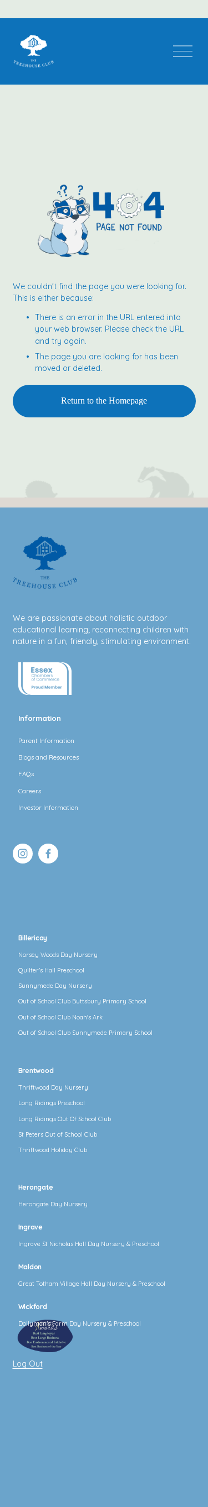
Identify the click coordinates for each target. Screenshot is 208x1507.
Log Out (28, 1364)
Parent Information (46, 741)
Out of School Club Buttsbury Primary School (82, 1001)
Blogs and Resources (48, 757)
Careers (29, 791)
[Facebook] (48, 854)
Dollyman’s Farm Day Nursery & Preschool (79, 1323)
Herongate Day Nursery (53, 1204)
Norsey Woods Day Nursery (58, 955)
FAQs (26, 774)
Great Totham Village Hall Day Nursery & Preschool (91, 1284)
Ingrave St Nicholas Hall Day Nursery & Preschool (88, 1244)
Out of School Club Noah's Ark (60, 1017)
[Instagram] (23, 854)
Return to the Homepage (104, 400)
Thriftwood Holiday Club (52, 1150)
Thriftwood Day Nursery (53, 1087)
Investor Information (48, 808)
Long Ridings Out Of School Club (64, 1119)
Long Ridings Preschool (51, 1103)
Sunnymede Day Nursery (55, 986)
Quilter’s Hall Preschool (51, 970)
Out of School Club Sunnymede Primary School (85, 1033)
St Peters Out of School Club (57, 1134)
